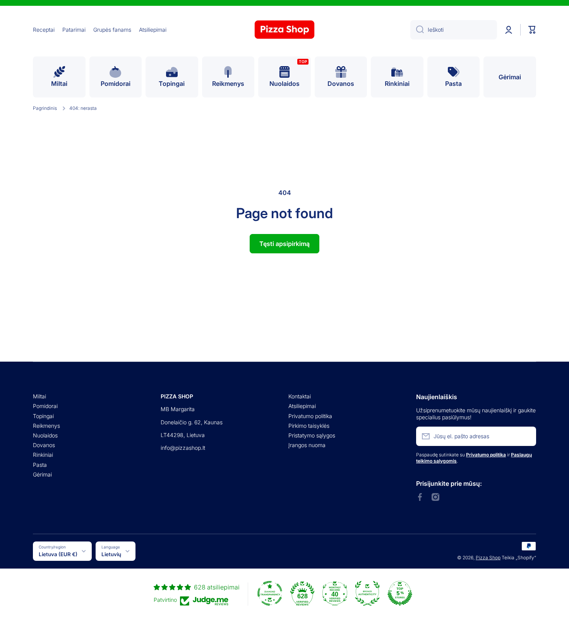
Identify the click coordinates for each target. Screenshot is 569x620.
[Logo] (284, 30)
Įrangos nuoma (307, 445)
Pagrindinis (45, 108)
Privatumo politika (310, 416)
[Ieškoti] (417, 29)
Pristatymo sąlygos (311, 435)
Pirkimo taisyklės (308, 425)
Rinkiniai (43, 454)
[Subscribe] (526, 436)
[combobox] (453, 29)
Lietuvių (111, 554)
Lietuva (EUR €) (58, 554)
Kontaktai (299, 396)
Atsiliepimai (302, 406)
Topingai (43, 416)
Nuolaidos (45, 435)
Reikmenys (46, 425)
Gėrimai (42, 474)
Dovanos (44, 445)
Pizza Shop (488, 557)
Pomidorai (45, 406)
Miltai (39, 396)
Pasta (40, 464)
